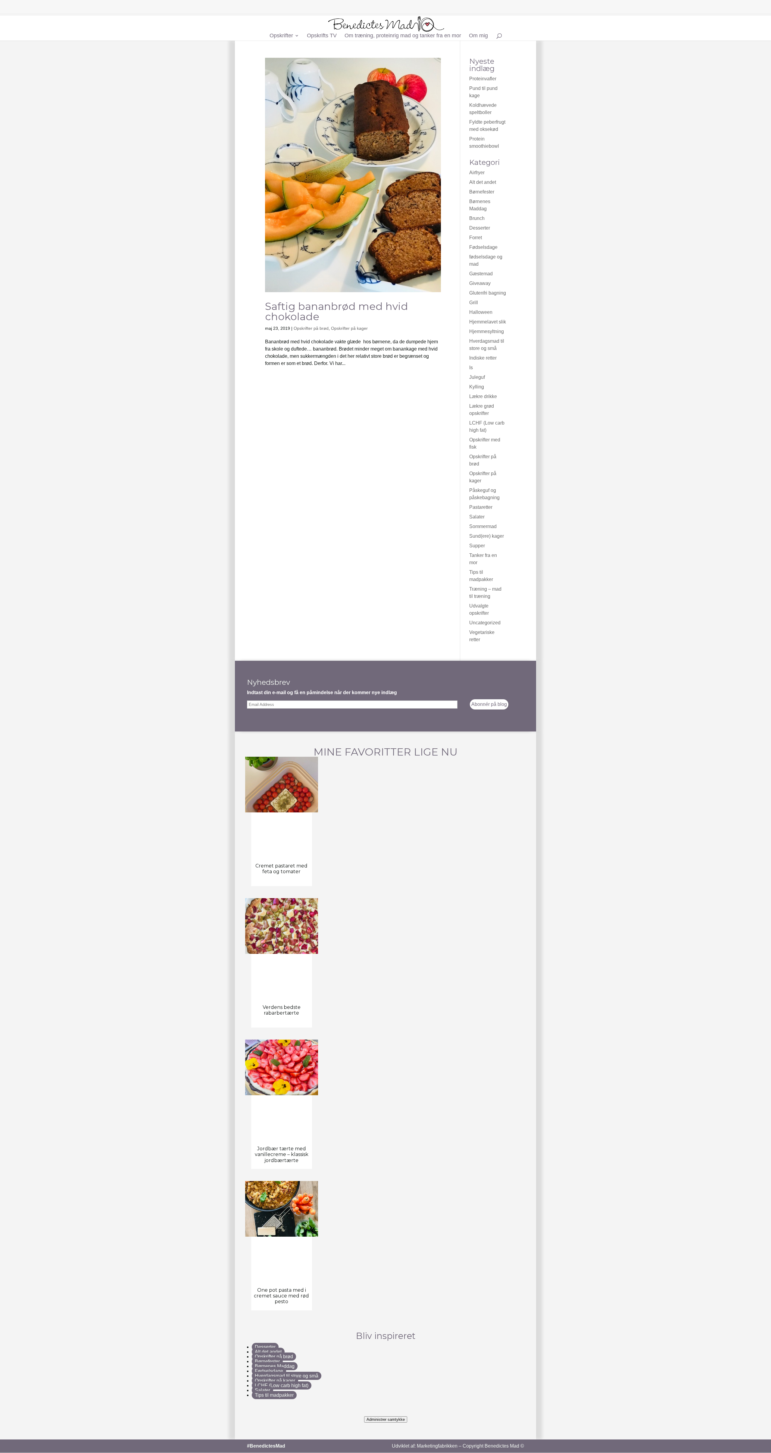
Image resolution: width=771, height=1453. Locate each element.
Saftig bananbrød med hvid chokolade (336, 311)
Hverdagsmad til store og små (286, 1375)
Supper (477, 545)
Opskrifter (281, 36)
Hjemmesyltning (486, 331)
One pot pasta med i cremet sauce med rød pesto (281, 1295)
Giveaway (480, 283)
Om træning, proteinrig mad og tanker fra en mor (403, 36)
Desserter (479, 227)
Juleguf (477, 377)
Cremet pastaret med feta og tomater (281, 868)
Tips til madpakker (274, 1395)
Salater (477, 516)
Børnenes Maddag (275, 1366)
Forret (475, 237)
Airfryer (477, 172)
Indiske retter (483, 357)
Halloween (480, 312)
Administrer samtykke (386, 1419)
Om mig (478, 36)
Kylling (476, 386)
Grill (473, 302)
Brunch (477, 218)
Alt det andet (482, 182)
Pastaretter (480, 507)
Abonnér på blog (489, 704)
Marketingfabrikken (437, 1445)
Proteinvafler (482, 78)
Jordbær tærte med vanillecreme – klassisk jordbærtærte (281, 1154)
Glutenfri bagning (487, 292)
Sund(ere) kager (486, 536)
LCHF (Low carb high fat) (281, 1385)
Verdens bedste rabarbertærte (282, 1010)
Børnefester (481, 191)
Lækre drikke (483, 396)
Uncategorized (485, 622)
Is (471, 367)
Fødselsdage (483, 247)
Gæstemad (481, 273)
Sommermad (483, 526)
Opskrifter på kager (349, 328)
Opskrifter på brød (311, 328)
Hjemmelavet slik (487, 321)
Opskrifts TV (322, 36)
